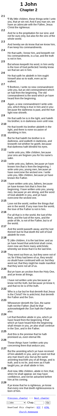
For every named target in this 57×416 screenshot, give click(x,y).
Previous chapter (18, 398)
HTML (46, 407)
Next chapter (41, 398)
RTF (39, 407)
